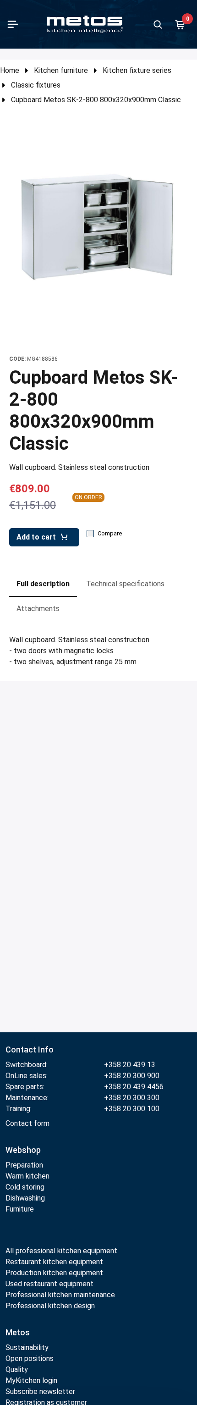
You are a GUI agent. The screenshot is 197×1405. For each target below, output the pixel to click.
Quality (16, 1369)
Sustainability (27, 1347)
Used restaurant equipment (49, 1283)
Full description (43, 583)
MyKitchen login (31, 1380)
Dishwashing (25, 1198)
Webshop (23, 1150)
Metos (17, 1332)
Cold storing (24, 1187)
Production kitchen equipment (54, 1272)
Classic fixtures (35, 85)
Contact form (27, 1123)
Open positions (29, 1358)
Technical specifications (125, 583)
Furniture (19, 1209)
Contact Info (29, 1049)
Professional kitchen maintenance (60, 1294)
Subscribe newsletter (40, 1391)
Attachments (38, 608)
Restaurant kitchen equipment (55, 1261)
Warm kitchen (28, 1176)
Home (9, 70)
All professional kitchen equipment (61, 1250)
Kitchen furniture (61, 70)
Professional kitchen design (50, 1305)
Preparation (24, 1165)
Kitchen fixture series (137, 70)
